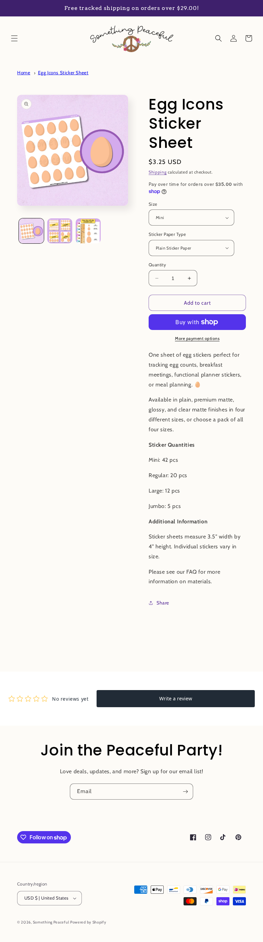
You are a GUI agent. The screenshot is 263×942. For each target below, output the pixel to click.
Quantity (157, 264)
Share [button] (162, 603)
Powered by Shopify (88, 922)
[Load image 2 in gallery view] (59, 230)
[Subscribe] (185, 792)
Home (23, 72)
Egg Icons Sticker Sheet (63, 72)
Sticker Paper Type (167, 234)
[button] (14, 38)
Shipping (158, 172)
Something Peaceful (51, 922)
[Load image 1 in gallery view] (31, 230)
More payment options (197, 338)
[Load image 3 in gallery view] (88, 230)
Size (153, 204)
